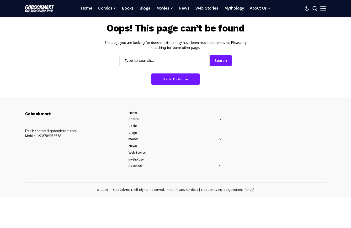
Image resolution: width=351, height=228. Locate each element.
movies (133, 139)
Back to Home (175, 79)
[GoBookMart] (39, 8)
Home (132, 112)
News (132, 146)
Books (132, 126)
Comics (133, 119)
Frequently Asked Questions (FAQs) (227, 190)
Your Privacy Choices (182, 190)
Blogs (132, 133)
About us (135, 165)
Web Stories (137, 152)
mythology (136, 159)
